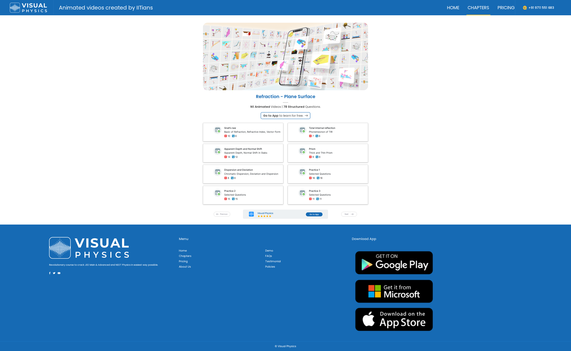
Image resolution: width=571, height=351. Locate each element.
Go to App (314, 214)
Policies (270, 266)
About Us (185, 266)
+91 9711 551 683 (541, 7)
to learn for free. (283, 116)
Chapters (478, 7)
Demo (269, 250)
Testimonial (273, 261)
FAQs (268, 256)
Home (453, 7)
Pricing (506, 7)
